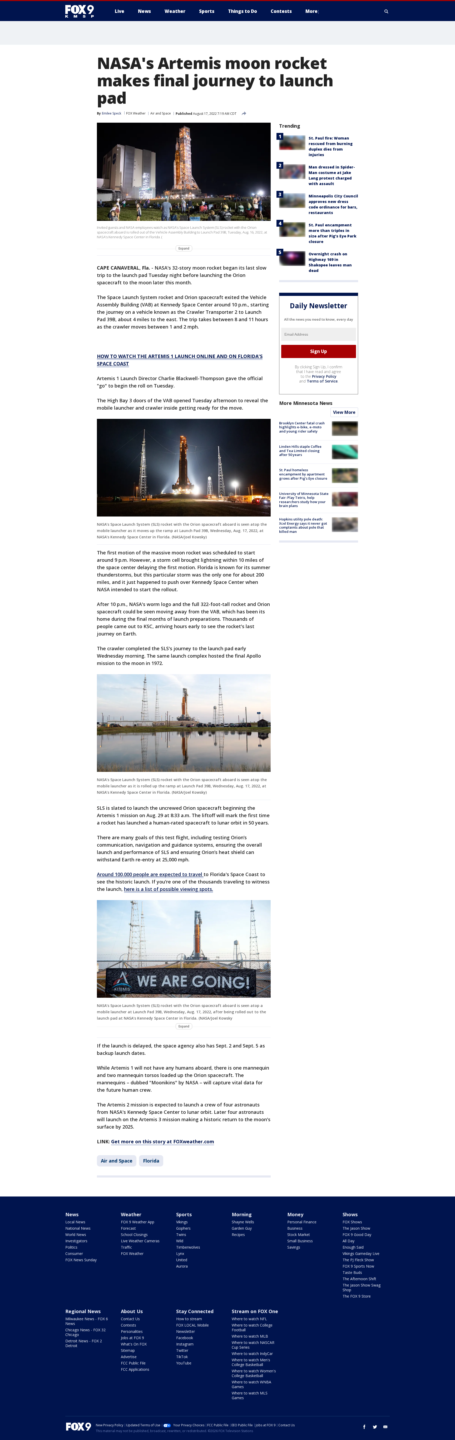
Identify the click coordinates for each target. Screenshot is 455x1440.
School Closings (134, 1234)
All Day (348, 1240)
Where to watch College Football (252, 1327)
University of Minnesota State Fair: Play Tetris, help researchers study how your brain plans (304, 499)
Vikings (182, 1221)
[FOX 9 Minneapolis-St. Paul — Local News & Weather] (82, 11)
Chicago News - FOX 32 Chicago (85, 1332)
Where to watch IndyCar (252, 1353)
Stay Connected (195, 1311)
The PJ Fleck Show (358, 1259)
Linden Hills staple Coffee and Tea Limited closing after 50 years (300, 450)
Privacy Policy (324, 376)
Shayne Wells (243, 1221)
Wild (179, 1240)
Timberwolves (188, 1247)
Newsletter (185, 1331)
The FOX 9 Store (357, 1296)
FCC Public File (133, 1362)
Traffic (126, 1247)
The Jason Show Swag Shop (361, 1287)
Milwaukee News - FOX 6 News (86, 1321)
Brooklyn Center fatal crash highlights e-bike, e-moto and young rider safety (302, 427)
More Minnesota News (305, 403)
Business (295, 1228)
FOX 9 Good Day (357, 1234)
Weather (131, 1214)
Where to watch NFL (249, 1318)
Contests (128, 1325)
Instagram (185, 1344)
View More (344, 412)
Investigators (76, 1240)
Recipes (238, 1234)
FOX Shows (352, 1221)
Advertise (129, 1356)
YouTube (183, 1362)
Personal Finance (301, 1221)
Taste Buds (352, 1272)
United (181, 1259)
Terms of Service (322, 381)
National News (78, 1228)
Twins (181, 1234)
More (311, 11)
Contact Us (130, 1318)
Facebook (184, 1337)
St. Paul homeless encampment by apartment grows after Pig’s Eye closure (303, 474)
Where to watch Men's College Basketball (251, 1362)
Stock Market (298, 1234)
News (71, 1214)
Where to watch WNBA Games (251, 1384)
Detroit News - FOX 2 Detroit (83, 1343)
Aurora (182, 1266)
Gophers (183, 1228)
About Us (132, 1311)
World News (75, 1234)
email (385, 1427)
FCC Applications (135, 1369)
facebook (364, 1427)
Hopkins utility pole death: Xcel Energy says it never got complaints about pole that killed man (303, 525)
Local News (75, 1221)
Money (295, 1214)
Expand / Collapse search (386, 11)
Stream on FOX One (255, 1311)
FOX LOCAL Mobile (192, 1325)
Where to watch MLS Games (250, 1395)
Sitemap (128, 1350)
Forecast (128, 1228)
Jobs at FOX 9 (132, 1337)
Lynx (180, 1253)
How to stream (189, 1318)
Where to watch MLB (250, 1336)
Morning (242, 1214)
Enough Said (353, 1247)
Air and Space (160, 113)
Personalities (132, 1331)
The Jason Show (356, 1228)
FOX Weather (136, 113)
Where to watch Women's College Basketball (254, 1373)
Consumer (74, 1253)
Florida (151, 1161)
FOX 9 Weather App (137, 1221)
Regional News (83, 1311)
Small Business (300, 1240)
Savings (293, 1247)
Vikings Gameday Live (361, 1253)
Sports (184, 1214)
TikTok (182, 1356)
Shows (350, 1214)
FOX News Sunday (81, 1259)
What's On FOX (134, 1344)
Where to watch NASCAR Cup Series (253, 1345)
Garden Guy (242, 1228)
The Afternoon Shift (359, 1278)
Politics (71, 1247)
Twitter (182, 1350)
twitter (375, 1427)
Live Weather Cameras (140, 1240)
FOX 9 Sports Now (358, 1266)
